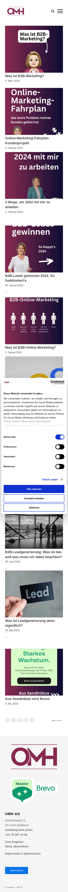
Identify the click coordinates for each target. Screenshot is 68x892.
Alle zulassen (34, 489)
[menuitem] (51, 11)
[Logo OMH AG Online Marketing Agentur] (28, 11)
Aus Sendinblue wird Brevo (27, 699)
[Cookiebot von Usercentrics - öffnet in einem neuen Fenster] (50, 382)
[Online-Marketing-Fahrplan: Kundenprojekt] (34, 111)
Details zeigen (50, 479)
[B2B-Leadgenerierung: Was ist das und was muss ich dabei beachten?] (34, 525)
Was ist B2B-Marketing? (24, 76)
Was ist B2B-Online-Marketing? (30, 347)
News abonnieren (17, 846)
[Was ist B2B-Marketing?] (34, 49)
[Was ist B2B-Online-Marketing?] (34, 320)
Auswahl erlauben (34, 498)
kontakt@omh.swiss (19, 830)
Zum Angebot (14, 841)
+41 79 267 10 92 (16, 834)
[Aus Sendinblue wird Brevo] (34, 672)
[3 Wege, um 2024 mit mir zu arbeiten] (34, 175)
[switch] (59, 446)
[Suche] (51, 11)
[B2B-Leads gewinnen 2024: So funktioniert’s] (34, 248)
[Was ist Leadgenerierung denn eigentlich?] (34, 593)
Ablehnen (34, 507)
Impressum (12, 853)
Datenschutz (32, 853)
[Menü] (58, 11)
